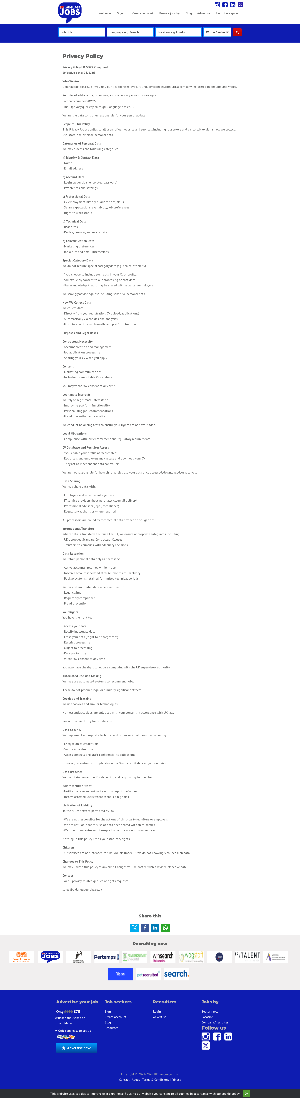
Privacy (176, 1080)
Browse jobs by (169, 13)
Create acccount (115, 1017)
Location (207, 1017)
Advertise (203, 13)
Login (157, 1011)
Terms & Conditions (155, 1080)
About (136, 1080)
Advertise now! (79, 1047)
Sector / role (210, 1011)
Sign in (121, 13)
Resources (111, 1028)
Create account (142, 13)
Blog (189, 13)
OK (246, 1094)
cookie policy (230, 1094)
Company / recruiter (215, 1022)
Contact (124, 1080)
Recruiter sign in (227, 13)
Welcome (105, 13)
